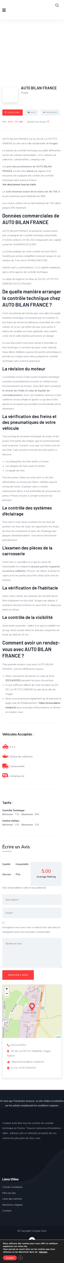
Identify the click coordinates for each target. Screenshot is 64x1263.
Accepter (10, 1258)
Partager (51, 112)
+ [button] (7, 989)
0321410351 (13, 112)
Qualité (6, 864)
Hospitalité (22, 864)
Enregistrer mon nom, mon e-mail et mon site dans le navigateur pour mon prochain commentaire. (31, 929)
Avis (33, 112)
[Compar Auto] (32, 1160)
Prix (18, 874)
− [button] (7, 993)
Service (6, 874)
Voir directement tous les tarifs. (19, 184)
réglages (43, 1252)
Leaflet (58, 1036)
